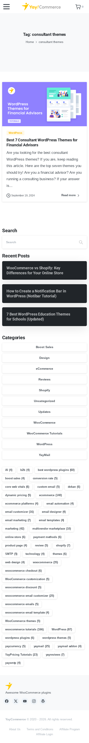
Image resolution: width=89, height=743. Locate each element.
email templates (51, 520)
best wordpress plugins (56, 470)
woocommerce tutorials (24, 629)
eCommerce (44, 368)
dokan (74, 486)
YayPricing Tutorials (21, 654)
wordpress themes (56, 637)
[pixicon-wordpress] (43, 701)
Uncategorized (44, 401)
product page (16, 545)
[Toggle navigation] (6, 6)
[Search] (81, 242)
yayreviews (55, 654)
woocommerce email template (27, 612)
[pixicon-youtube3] (24, 701)
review (41, 545)
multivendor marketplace (51, 528)
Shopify (44, 390)
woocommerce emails (21, 604)
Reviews (44, 379)
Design (44, 358)
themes (60, 553)
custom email (48, 486)
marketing (14, 528)
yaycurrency (15, 646)
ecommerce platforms (21, 503)
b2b (24, 470)
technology (34, 553)
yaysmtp (13, 662)
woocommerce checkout (23, 570)
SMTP (11, 553)
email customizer (19, 511)
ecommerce (50, 495)
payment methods (47, 537)
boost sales (15, 478)
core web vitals (17, 486)
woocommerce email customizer (29, 595)
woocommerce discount (23, 587)
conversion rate (45, 478)
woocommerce (45, 562)
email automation (60, 503)
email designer (54, 511)
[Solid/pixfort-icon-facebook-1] (6, 701)
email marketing (18, 520)
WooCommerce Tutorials (44, 433)
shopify (63, 545)
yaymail (42, 646)
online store (15, 537)
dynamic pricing (18, 495)
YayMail (44, 455)
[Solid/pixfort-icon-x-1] (15, 701)
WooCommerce (44, 422)
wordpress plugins (19, 637)
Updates (44, 411)
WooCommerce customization (27, 579)
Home (30, 42)
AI (8, 470)
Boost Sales (44, 347)
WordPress (44, 444)
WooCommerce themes (22, 621)
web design (15, 562)
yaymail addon (69, 646)
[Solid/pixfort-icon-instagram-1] (33, 701)
